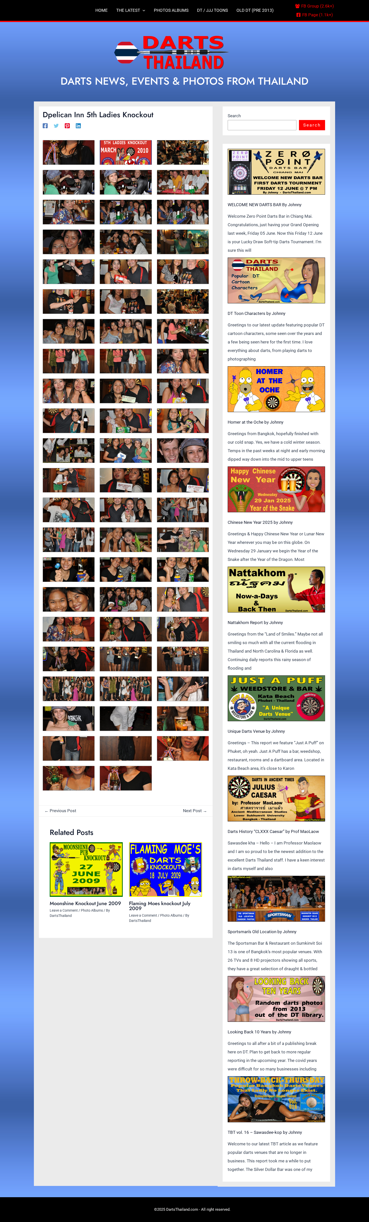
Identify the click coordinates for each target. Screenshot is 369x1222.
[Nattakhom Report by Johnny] (276, 590)
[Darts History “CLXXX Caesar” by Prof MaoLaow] (276, 798)
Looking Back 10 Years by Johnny (259, 1031)
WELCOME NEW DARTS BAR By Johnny (264, 204)
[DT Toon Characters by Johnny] (276, 280)
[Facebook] (45, 125)
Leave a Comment (64, 910)
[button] (142, 10)
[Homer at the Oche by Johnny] (276, 389)
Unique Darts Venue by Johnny (256, 731)
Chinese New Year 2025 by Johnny (260, 522)
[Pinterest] (67, 125)
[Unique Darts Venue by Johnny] (276, 698)
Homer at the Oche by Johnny (255, 422)
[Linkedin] (78, 125)
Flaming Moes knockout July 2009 (159, 906)
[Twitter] (56, 125)
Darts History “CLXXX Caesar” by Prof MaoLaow (273, 831)
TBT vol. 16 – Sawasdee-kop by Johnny (265, 1132)
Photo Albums (92, 910)
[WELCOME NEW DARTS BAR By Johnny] (276, 172)
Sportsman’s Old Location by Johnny (262, 931)
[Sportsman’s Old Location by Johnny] (276, 899)
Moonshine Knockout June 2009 (85, 903)
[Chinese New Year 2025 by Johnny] (276, 489)
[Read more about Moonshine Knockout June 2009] (86, 869)
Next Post (195, 810)
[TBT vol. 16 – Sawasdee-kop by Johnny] (276, 1099)
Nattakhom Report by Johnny (255, 622)
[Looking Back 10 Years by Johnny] (276, 999)
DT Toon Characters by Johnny (256, 313)
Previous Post (60, 810)
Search (234, 115)
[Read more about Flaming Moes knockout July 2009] (165, 869)
